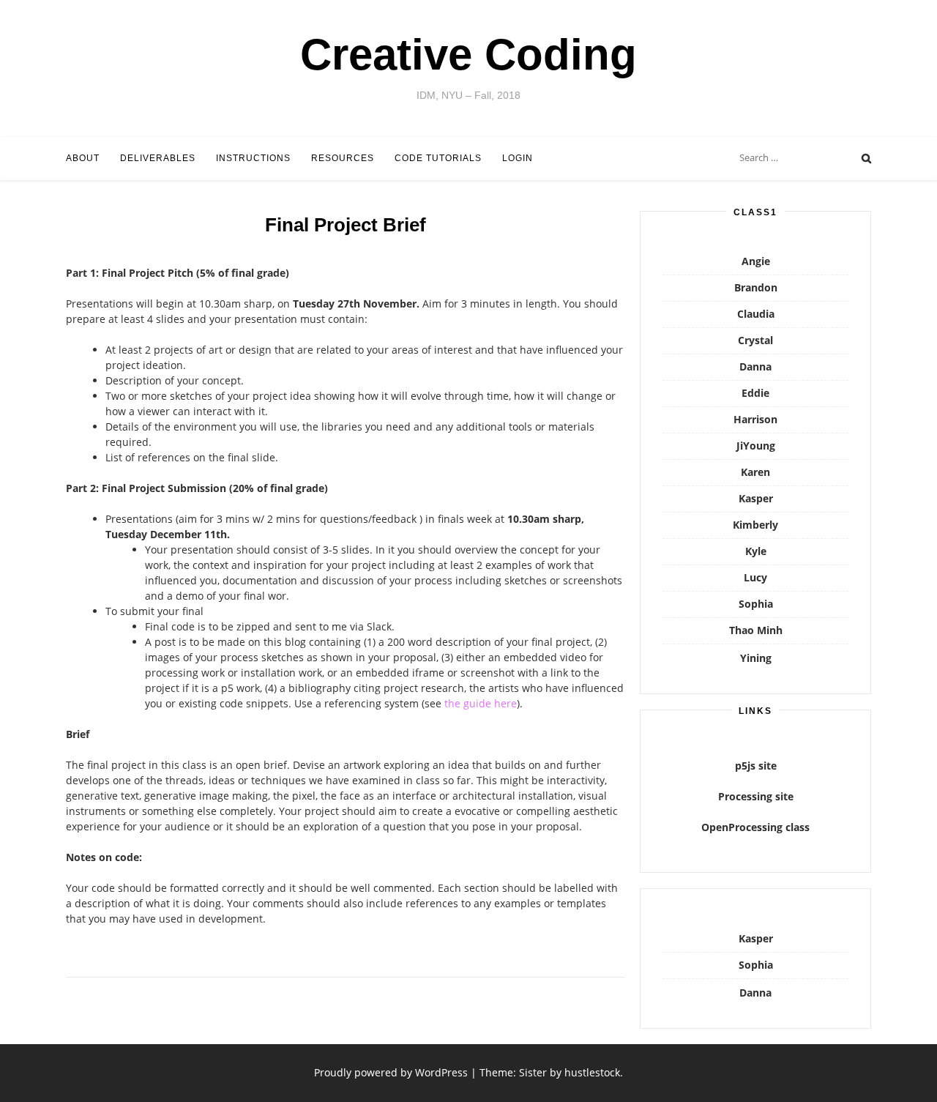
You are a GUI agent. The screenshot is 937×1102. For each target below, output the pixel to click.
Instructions (253, 158)
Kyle (755, 551)
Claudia (755, 314)
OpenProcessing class (755, 827)
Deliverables (157, 158)
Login (517, 158)
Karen (755, 472)
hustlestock (592, 1072)
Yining (756, 658)
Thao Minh (756, 630)
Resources (342, 158)
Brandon (755, 287)
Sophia (756, 604)
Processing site (756, 796)
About (83, 158)
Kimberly (755, 525)
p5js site (756, 765)
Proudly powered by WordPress (391, 1072)
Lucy (755, 577)
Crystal (755, 340)
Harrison (755, 419)
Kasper (756, 498)
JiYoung (755, 446)
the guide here (480, 703)
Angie (756, 261)
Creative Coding (468, 54)
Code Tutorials (438, 158)
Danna (755, 366)
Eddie (755, 393)
